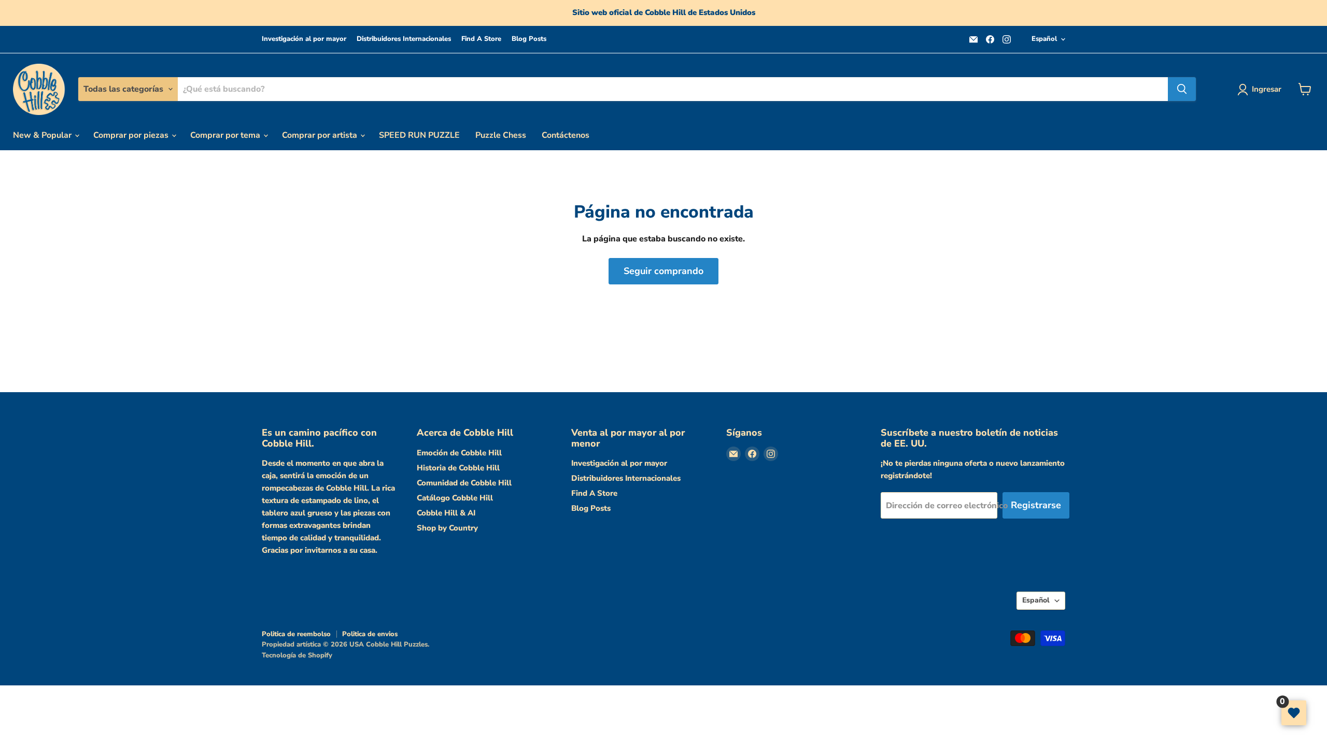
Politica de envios (370, 634)
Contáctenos (565, 135)
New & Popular (43, 135)
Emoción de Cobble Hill (459, 453)
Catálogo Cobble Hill (455, 498)
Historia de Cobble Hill (458, 468)
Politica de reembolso (296, 634)
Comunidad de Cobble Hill (464, 483)
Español (1044, 39)
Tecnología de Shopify (297, 655)
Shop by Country (447, 528)
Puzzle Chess (500, 135)
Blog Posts (529, 39)
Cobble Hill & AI (446, 513)
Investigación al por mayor (304, 39)
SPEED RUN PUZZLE (419, 135)
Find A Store (481, 39)
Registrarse (1036, 505)
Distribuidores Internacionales (404, 39)
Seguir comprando (663, 271)
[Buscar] (1182, 89)
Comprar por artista (320, 135)
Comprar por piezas (132, 135)
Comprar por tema (226, 135)
